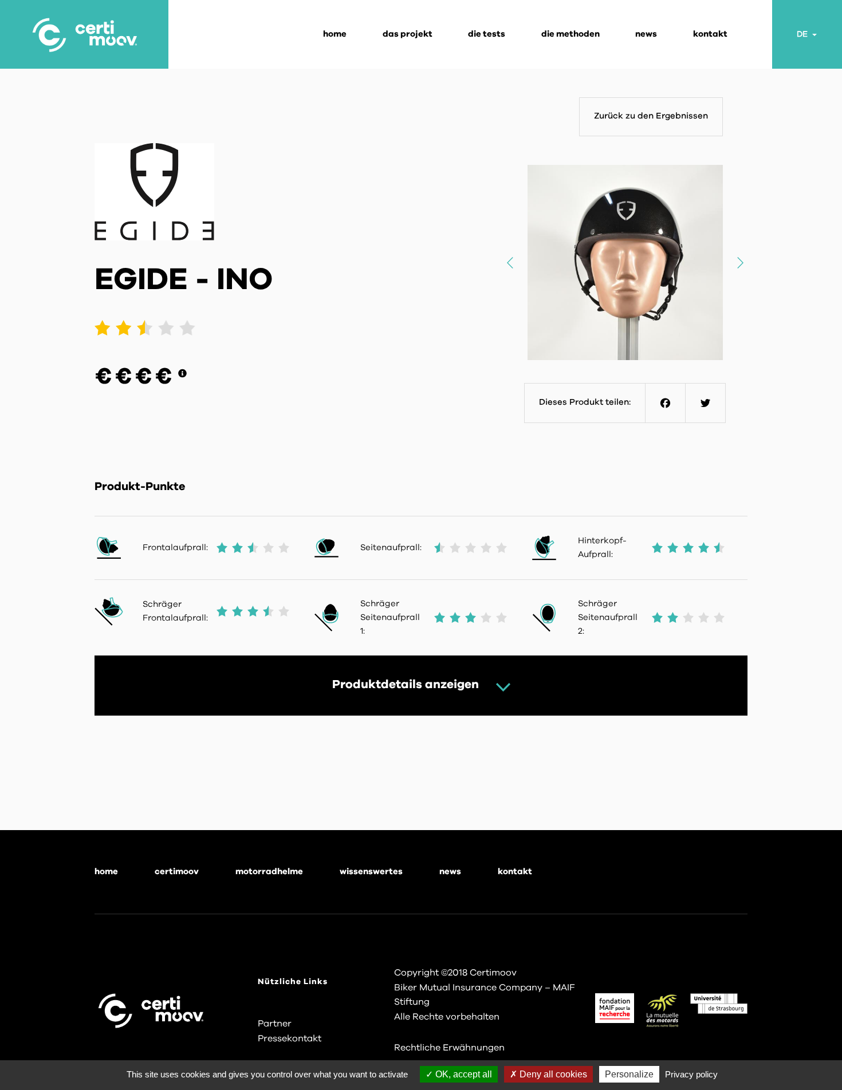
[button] (739, 262)
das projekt (407, 34)
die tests (486, 34)
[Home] (84, 34)
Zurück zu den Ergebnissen (651, 116)
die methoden (570, 34)
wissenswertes (371, 871)
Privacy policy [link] (691, 1074)
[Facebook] (666, 403)
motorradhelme (269, 871)
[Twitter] (706, 403)
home (106, 871)
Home (335, 34)
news (646, 34)
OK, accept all (462, 1074)
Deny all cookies (552, 1074)
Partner (275, 1023)
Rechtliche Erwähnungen (449, 1047)
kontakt (710, 34)
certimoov (177, 871)
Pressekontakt (289, 1038)
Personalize (629, 1074)
